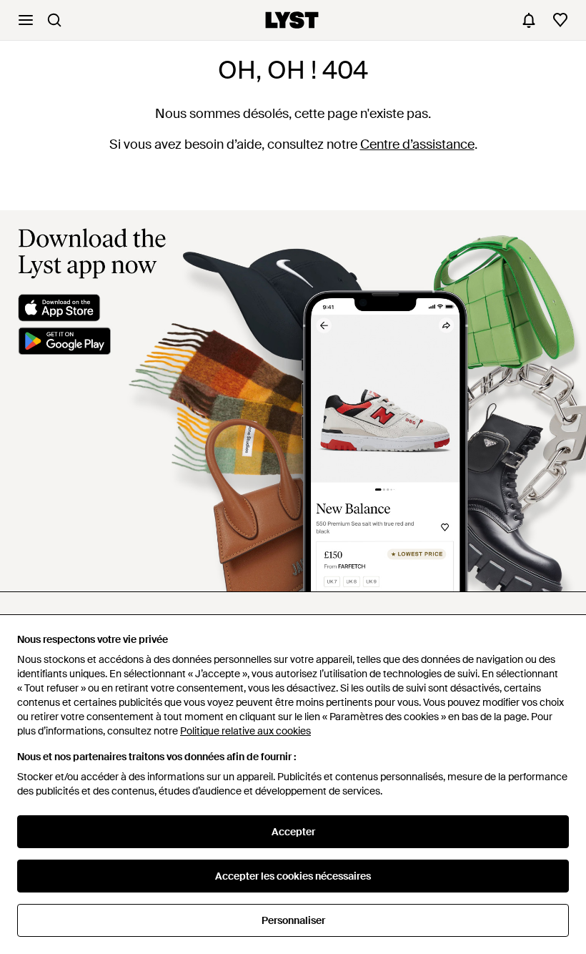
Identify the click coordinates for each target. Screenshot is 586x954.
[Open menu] (26, 20)
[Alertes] (529, 20)
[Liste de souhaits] (560, 20)
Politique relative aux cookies (245, 730)
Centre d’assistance (417, 144)
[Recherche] (54, 20)
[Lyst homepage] (291, 20)
